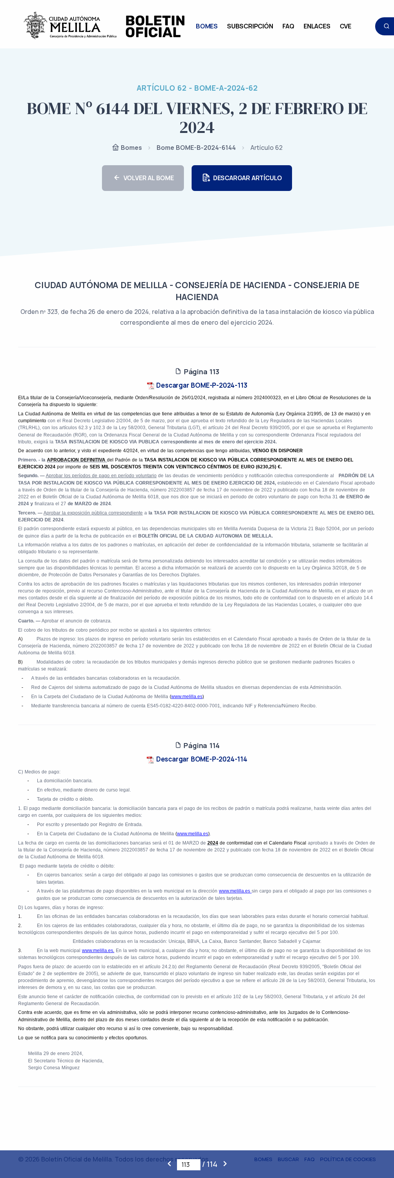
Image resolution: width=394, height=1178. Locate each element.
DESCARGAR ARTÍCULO (247, 178)
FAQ (288, 26)
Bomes (130, 147)
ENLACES (317, 26)
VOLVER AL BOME (149, 178)
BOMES (207, 26)
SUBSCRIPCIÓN (250, 26)
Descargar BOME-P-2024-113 (201, 385)
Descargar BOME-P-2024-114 (200, 759)
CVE (345, 26)
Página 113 (200, 371)
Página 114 (201, 745)
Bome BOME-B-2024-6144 (196, 147)
